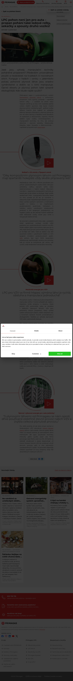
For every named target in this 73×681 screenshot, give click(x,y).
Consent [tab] (12, 331)
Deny (13, 354)
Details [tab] (36, 330)
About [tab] (60, 330)
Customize (35, 354)
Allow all (59, 354)
